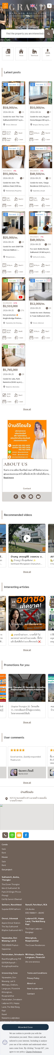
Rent (4, 852)
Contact (31, 993)
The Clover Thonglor (11, 884)
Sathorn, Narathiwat (12, 904)
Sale (4, 849)
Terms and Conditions (37, 973)
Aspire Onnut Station (11, 922)
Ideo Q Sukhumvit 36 (11, 888)
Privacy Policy (33, 978)
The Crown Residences (35, 945)
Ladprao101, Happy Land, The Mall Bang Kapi (35, 921)
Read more (9, 477)
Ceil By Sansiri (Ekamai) (12, 899)
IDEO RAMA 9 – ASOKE (34, 912)
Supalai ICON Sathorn (11, 909)
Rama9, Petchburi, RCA (36, 904)
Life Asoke (30, 909)
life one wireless (32, 961)
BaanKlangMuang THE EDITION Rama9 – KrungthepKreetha (11, 962)
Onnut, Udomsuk (10, 918)
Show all (27, 409)
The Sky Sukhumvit (10, 926)
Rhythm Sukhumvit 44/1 (12, 930)
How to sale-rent (35, 988)
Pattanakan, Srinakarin (13, 954)
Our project (7, 869)
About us (31, 983)
